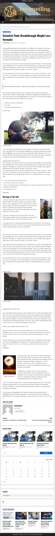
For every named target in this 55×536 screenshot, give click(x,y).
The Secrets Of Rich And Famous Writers (43, 444)
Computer (32, 517)
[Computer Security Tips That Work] (34, 515)
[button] (2, 22)
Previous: (15, 419)
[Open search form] (53, 22)
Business (5, 31)
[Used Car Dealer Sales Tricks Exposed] (10, 436)
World (9, 31)
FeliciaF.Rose (7, 42)
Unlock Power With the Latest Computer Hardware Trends (46, 522)
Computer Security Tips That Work (32, 522)
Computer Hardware (46, 517)
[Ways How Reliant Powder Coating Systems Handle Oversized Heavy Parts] (8, 515)
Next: (42, 420)
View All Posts (19, 411)
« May (4, 482)
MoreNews (32, 534)
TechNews (6, 517)
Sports (5, 439)
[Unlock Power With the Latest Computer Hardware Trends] (46, 515)
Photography (11, 438)
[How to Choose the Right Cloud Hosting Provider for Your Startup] (21, 515)
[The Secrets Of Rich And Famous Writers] (44, 436)
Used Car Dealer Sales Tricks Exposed (10, 444)
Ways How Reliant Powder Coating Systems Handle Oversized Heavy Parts (8, 523)
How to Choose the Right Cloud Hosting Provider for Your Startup (20, 523)
